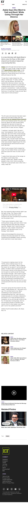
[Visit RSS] (19, 489)
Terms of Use (5, 476)
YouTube (4, 464)
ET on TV (4, 466)
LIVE (3, 4)
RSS (3, 471)
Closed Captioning (7, 479)
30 (4, 68)
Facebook (5, 459)
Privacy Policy (13, 208)
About (4, 467)
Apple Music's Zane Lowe (12, 70)
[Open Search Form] (26, 2)
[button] (14, 393)
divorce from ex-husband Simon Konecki (13, 119)
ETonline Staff (6, 469)
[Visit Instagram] (11, 489)
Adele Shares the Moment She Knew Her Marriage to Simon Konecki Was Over (13, 404)
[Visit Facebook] (3, 489)
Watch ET (24, 4)
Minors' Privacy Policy (8, 483)
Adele (3, 67)
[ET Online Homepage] (3, 1)
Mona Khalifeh (7, 49)
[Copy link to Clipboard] (15, 53)
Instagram (5, 461)
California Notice (6, 481)
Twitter (4, 463)
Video (13, 4)
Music (14, 8)
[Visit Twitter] (7, 489)
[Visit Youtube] (15, 489)
